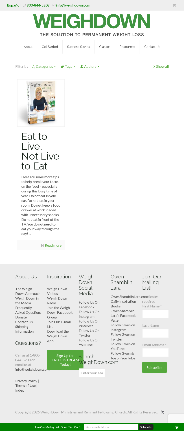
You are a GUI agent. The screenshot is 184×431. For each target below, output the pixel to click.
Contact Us (24, 322)
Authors (90, 66)
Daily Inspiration (123, 301)
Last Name (150, 325)
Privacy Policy (26, 381)
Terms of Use (25, 385)
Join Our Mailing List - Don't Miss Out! (57, 427)
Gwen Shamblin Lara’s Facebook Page (123, 315)
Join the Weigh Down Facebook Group (60, 312)
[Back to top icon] (162, 421)
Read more (53, 245)
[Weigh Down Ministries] (92, 25)
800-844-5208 (38, 5)
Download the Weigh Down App (58, 336)
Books (116, 306)
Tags (68, 66)
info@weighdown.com (73, 5)
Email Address (154, 345)
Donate (21, 317)
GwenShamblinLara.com (129, 296)
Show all (162, 66)
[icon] (174, 5)
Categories (44, 66)
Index (19, 390)
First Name (152, 306)
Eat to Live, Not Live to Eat (40, 151)
